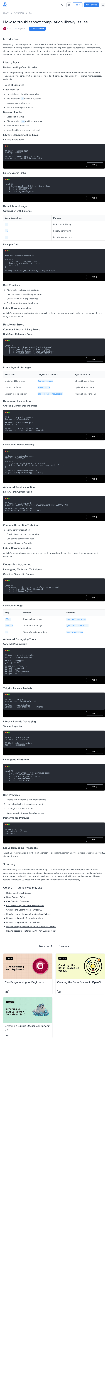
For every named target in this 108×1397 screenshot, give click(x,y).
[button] (68, 4)
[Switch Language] (68, 4)
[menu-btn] (103, 5)
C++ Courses (60, 946)
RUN (94, 165)
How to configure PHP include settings (24, 918)
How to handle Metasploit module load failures (28, 914)
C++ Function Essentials (17, 901)
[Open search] (62, 4)
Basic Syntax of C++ (15, 897)
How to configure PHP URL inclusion (23, 922)
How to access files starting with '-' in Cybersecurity (31, 930)
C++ (30, 13)
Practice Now (38, 28)
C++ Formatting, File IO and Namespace (25, 905)
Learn (6, 13)
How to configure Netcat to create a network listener (31, 926)
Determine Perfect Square (18, 893)
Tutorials (19, 13)
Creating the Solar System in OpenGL (24, 909)
